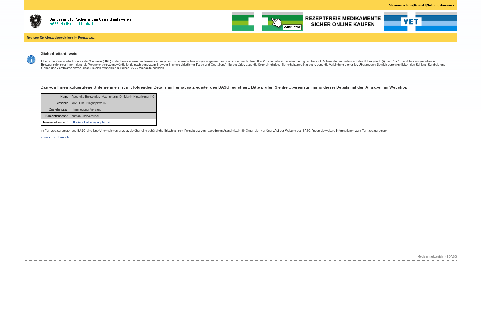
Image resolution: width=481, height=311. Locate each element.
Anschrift (62, 103)
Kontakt (420, 5)
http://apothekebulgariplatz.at (91, 122)
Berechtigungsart (56, 115)
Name (64, 96)
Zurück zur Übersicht (55, 137)
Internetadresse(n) (55, 122)
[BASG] (80, 21)
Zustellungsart (58, 109)
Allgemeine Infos (401, 5)
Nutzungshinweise (440, 5)
